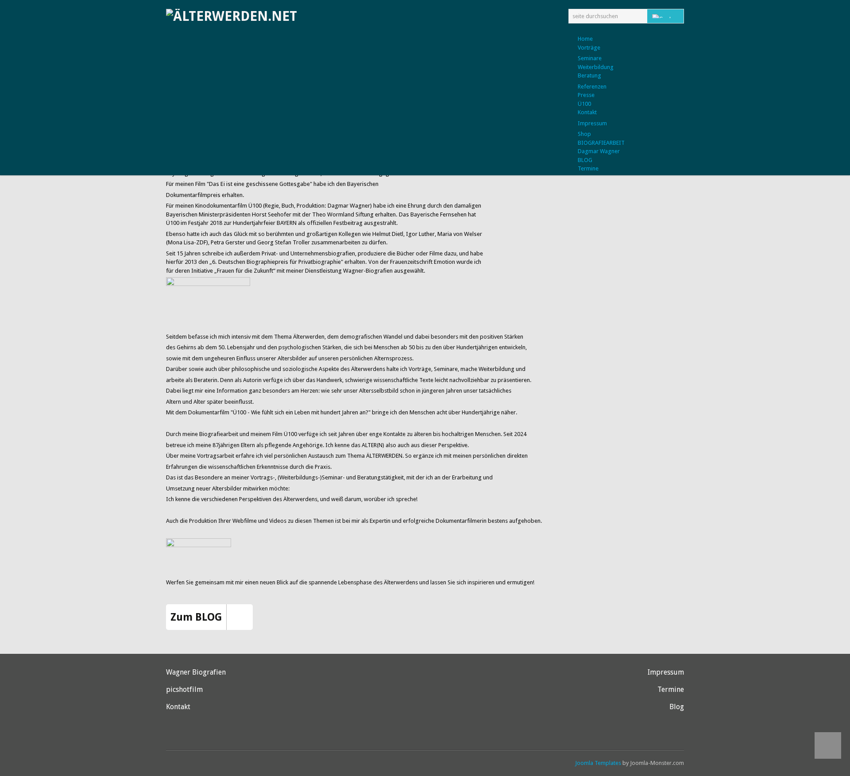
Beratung (589, 75)
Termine (670, 689)
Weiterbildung (596, 67)
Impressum (592, 123)
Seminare (590, 58)
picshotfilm (184, 689)
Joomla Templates (598, 763)
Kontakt (178, 707)
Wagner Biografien (196, 672)
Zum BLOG (196, 617)
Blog (676, 707)
